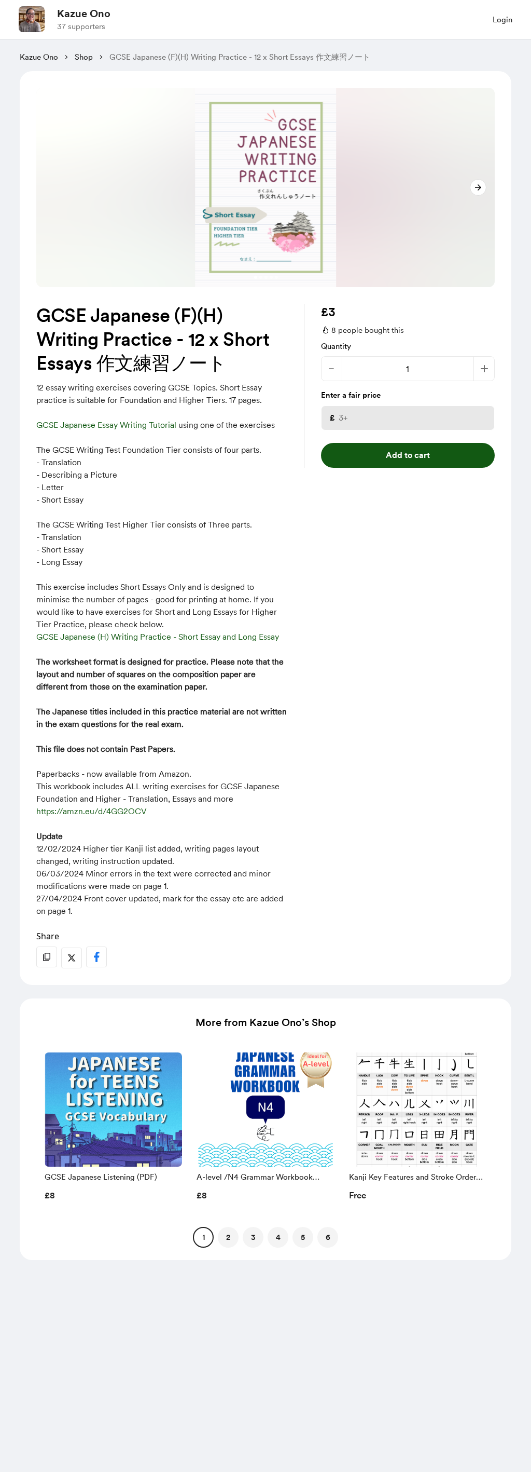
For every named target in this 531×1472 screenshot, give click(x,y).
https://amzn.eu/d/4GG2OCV (91, 811)
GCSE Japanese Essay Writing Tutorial (106, 425)
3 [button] (253, 1237)
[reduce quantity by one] (332, 369)
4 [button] (278, 1237)
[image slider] (265, 187)
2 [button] (228, 1237)
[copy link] (46, 957)
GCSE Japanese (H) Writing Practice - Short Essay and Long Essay (157, 637)
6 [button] (328, 1237)
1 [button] (203, 1237)
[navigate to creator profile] (32, 19)
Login (502, 19)
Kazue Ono (83, 13)
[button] (113, 1129)
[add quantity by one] (484, 369)
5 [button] (303, 1237)
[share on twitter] (71, 958)
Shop (84, 57)
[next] (478, 187)
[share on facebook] (96, 957)
